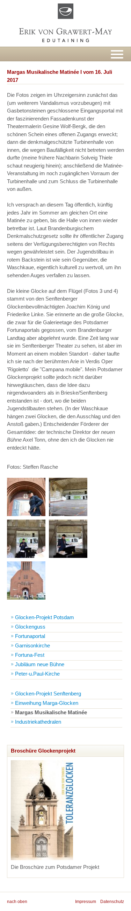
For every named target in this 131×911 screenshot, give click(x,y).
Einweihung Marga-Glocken (46, 703)
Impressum (85, 901)
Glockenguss (30, 627)
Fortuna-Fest (29, 655)
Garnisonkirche (32, 645)
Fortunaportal (30, 636)
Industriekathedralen (38, 722)
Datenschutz (112, 901)
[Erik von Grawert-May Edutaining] (65, 23)
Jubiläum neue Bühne (39, 664)
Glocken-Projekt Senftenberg (48, 693)
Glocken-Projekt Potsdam (44, 617)
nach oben (17, 901)
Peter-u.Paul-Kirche (37, 674)
